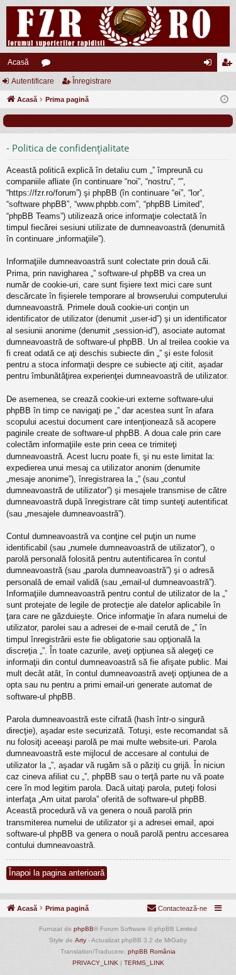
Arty (80, 940)
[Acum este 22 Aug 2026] (224, 99)
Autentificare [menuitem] (210, 65)
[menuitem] (177, 908)
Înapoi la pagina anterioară (56, 873)
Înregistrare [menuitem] (229, 65)
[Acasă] (118, 26)
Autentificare (32, 81)
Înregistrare (91, 81)
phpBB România (152, 951)
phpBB (84, 928)
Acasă (18, 62)
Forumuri (48, 65)
